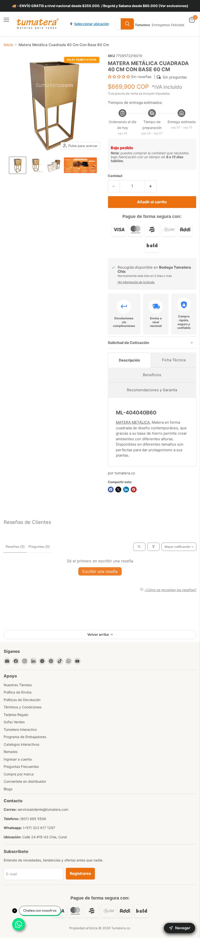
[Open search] (139, 547)
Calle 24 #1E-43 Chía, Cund (44, 837)
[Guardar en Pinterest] (134, 489)
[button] (17, 165)
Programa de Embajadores (25, 737)
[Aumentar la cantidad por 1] (151, 186)
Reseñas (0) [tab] (15, 546)
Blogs (8, 789)
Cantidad (115, 176)
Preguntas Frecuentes (21, 766)
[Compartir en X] (118, 489)
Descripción (129, 360)
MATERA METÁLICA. (133, 422)
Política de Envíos (17, 692)
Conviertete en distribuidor (25, 781)
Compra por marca (19, 774)
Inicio (8, 45)
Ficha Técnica (174, 360)
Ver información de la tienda (136, 282)
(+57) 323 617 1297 (39, 828)
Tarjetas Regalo (16, 715)
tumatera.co (125, 473)
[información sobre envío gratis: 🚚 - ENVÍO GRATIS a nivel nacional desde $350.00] (100, 5)
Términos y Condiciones (22, 707)
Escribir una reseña (100, 571)
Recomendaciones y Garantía (152, 390)
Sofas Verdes (14, 722)
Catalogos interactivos (21, 744)
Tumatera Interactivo (20, 729)
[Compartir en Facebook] (111, 489)
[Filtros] (153, 547)
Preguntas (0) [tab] (39, 546)
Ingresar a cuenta (18, 759)
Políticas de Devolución (22, 700)
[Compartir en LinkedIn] (126, 489)
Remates (11, 752)
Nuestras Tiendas (18, 685)
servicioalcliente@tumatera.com (43, 809)
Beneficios (152, 374)
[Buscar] (127, 23)
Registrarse (80, 873)
